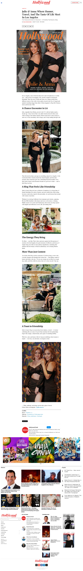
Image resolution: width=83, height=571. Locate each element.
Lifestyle (24, 8)
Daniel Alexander (30, 526)
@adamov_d (29, 412)
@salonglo (39, 416)
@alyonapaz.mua (38, 414)
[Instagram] (36, 565)
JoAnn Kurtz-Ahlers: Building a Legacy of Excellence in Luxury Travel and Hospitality (33, 533)
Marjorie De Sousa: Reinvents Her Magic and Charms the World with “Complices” (73, 491)
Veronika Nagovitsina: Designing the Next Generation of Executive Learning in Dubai (34, 529)
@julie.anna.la (40, 407)
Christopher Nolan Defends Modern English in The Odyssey (50, 484)
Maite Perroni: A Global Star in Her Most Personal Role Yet (73, 481)
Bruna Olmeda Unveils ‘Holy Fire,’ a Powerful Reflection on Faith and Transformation (44, 433)
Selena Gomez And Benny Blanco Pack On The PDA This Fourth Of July (33, 541)
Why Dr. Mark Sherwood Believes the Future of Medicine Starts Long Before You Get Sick (44, 430)
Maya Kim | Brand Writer (32, 543)
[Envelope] (39, 565)
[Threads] (46, 565)
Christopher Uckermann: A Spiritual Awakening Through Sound (72, 476)
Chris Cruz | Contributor (32, 537)
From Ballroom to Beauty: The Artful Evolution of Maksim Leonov (73, 497)
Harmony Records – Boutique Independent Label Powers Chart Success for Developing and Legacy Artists (30, 509)
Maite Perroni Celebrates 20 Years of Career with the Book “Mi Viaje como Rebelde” (73, 486)
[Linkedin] (44, 565)
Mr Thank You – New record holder (33, 538)
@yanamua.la (30, 414)
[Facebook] (41, 565)
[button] (80, 2)
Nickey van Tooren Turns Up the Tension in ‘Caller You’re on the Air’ (33, 549)
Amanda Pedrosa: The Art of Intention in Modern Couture (48, 508)
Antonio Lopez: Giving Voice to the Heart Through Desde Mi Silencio (10, 508)
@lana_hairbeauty (31, 416)
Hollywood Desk (27, 21)
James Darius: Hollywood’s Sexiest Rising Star (39, 435)
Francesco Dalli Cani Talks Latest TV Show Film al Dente (33, 546)
